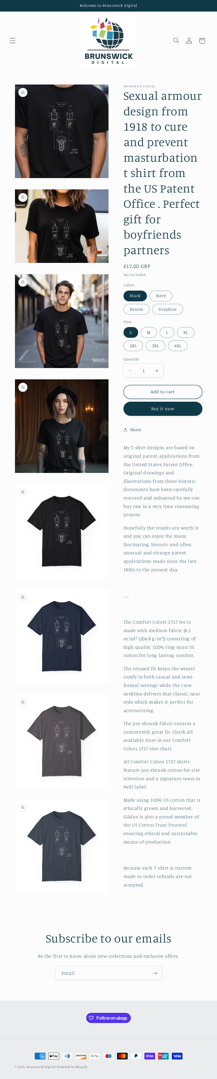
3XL (155, 345)
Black (135, 295)
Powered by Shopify (72, 1067)
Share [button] (136, 429)
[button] (12, 40)
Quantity (131, 359)
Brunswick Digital (41, 1067)
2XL (133, 345)
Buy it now (163, 408)
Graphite (168, 309)
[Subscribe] (155, 973)
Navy (161, 295)
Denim (136, 309)
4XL (177, 345)
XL (185, 332)
